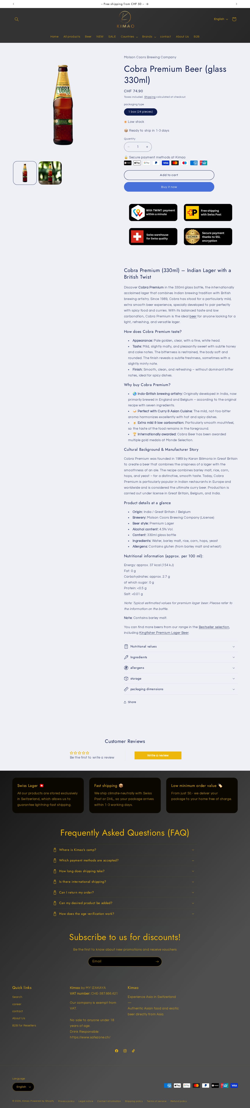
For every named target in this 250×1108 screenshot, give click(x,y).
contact (17, 1011)
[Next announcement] (236, 4)
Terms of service (157, 1101)
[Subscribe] (157, 961)
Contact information (109, 1101)
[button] (16, 19)
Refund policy (179, 1101)
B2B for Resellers (24, 1025)
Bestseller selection (214, 627)
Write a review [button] (158, 755)
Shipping (150, 97)
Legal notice (86, 1101)
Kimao (26, 1101)
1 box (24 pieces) (140, 111)
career (16, 1004)
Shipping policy (134, 1101)
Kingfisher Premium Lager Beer (163, 633)
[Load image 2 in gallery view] (50, 173)
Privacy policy (66, 1101)
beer (193, 316)
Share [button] (132, 702)
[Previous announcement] (13, 4)
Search (17, 997)
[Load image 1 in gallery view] (25, 173)
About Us (18, 1018)
